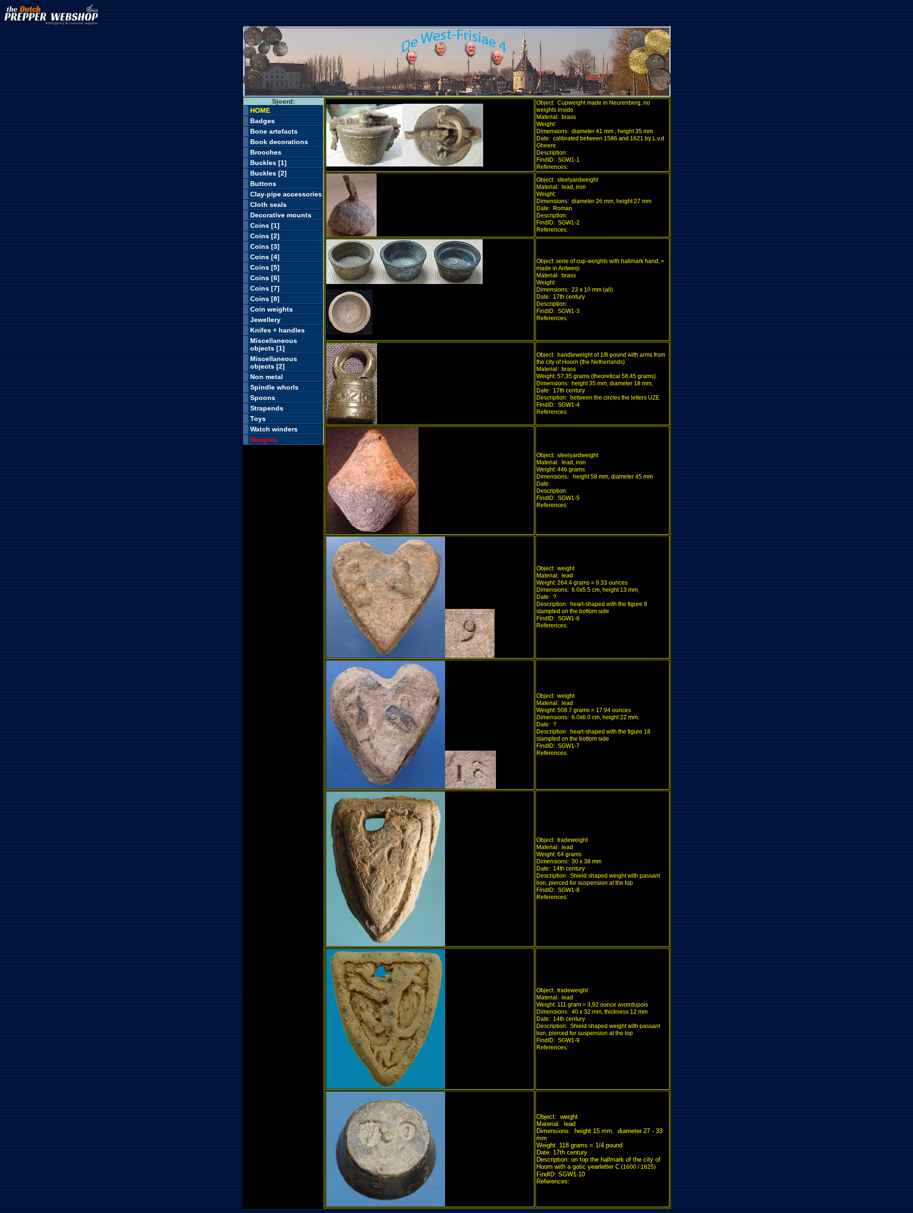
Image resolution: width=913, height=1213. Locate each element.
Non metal (266, 377)
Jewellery (265, 319)
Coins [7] (265, 288)
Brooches (266, 152)
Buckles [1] (268, 162)
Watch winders (274, 429)
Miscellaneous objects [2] (273, 362)
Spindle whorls (274, 387)
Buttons (263, 183)
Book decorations (279, 142)
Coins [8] (265, 299)
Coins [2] (265, 236)
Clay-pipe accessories (286, 194)
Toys (258, 418)
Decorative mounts (280, 215)
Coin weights (271, 309)
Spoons (262, 397)
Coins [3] (265, 246)
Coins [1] (265, 225)
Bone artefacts (274, 131)
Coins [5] (265, 267)
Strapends (266, 408)
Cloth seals (268, 204)
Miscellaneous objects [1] (273, 344)
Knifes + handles (277, 330)
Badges (262, 121)
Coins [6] (265, 278)
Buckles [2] (268, 173)
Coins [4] (265, 257)
